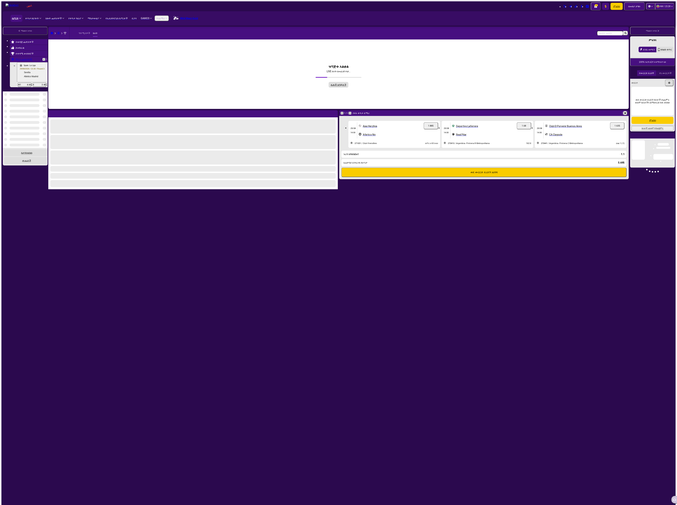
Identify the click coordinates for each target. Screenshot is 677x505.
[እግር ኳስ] (58, 33)
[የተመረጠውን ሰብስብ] (40, 109)
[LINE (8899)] (52, 33)
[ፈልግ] (625, 33)
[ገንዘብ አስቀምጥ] (605, 6)
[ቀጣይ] (350, 113)
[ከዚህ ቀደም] (43, 59)
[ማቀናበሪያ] (650, 6)
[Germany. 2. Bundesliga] (65, 33)
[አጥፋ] (625, 113)
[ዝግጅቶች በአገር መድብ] (44, 109)
